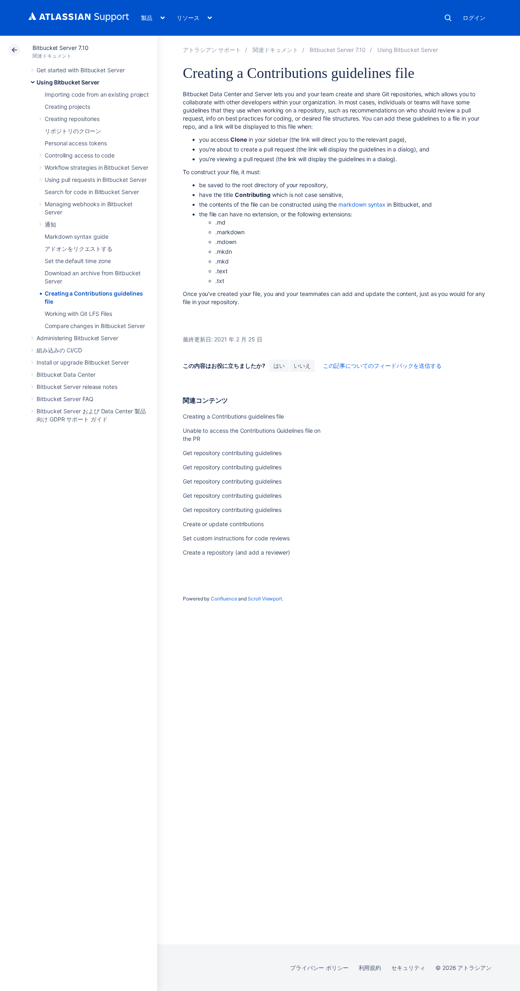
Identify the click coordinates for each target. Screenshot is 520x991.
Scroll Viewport (265, 599)
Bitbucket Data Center (66, 374)
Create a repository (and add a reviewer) (236, 552)
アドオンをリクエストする (79, 248)
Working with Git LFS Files (78, 313)
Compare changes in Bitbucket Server (95, 325)
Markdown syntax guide (76, 236)
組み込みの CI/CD (59, 350)
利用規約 (370, 967)
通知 (50, 224)
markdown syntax (362, 204)
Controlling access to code (80, 155)
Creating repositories (72, 118)
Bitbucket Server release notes (77, 386)
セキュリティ (408, 967)
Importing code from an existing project (97, 94)
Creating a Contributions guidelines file (233, 416)
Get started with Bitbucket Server (81, 70)
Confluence (224, 599)
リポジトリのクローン (73, 130)
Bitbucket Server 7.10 (60, 47)
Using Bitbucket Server (68, 82)
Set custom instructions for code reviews (236, 538)
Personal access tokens (75, 143)
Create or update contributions (223, 523)
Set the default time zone (78, 260)
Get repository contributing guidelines (232, 452)
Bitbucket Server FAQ (65, 398)
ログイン (474, 17)
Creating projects (67, 106)
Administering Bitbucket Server (77, 338)
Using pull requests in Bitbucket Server (96, 179)
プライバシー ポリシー (319, 967)
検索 (448, 17)
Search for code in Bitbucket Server (92, 191)
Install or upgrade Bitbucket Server (83, 362)
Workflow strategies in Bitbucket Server (96, 167)
